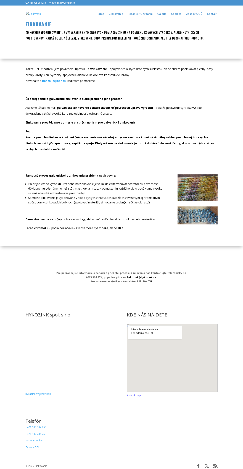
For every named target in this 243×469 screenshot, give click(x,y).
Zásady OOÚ (194, 13)
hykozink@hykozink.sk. (142, 277)
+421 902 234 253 (35, 434)
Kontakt (212, 13)
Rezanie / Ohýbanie (140, 13)
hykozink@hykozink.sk (38, 393)
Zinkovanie (116, 13)
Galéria (162, 13)
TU (150, 281)
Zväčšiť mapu (134, 395)
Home (100, 13)
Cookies (176, 13)
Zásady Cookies (34, 440)
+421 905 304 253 (35, 427)
